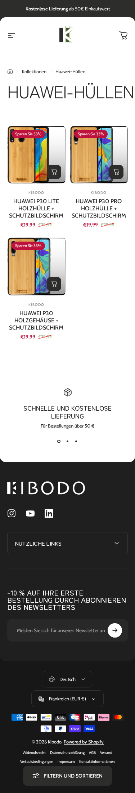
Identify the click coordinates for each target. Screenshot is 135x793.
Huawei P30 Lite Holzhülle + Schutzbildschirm (36, 208)
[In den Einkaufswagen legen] (54, 172)
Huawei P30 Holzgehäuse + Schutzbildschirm (36, 320)
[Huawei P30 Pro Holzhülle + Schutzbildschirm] (99, 155)
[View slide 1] (59, 441)
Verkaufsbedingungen (36, 761)
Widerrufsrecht (34, 752)
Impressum (66, 761)
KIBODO (36, 192)
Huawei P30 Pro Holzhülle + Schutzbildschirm (99, 208)
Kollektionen (34, 71)
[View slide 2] (67, 441)
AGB (92, 752)
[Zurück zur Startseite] (10, 71)
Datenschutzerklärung (67, 752)
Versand (106, 752)
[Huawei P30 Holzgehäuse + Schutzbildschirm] (36, 266)
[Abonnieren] (115, 630)
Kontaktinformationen (97, 761)
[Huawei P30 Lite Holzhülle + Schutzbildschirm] (36, 155)
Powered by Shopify (84, 742)
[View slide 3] (76, 441)
